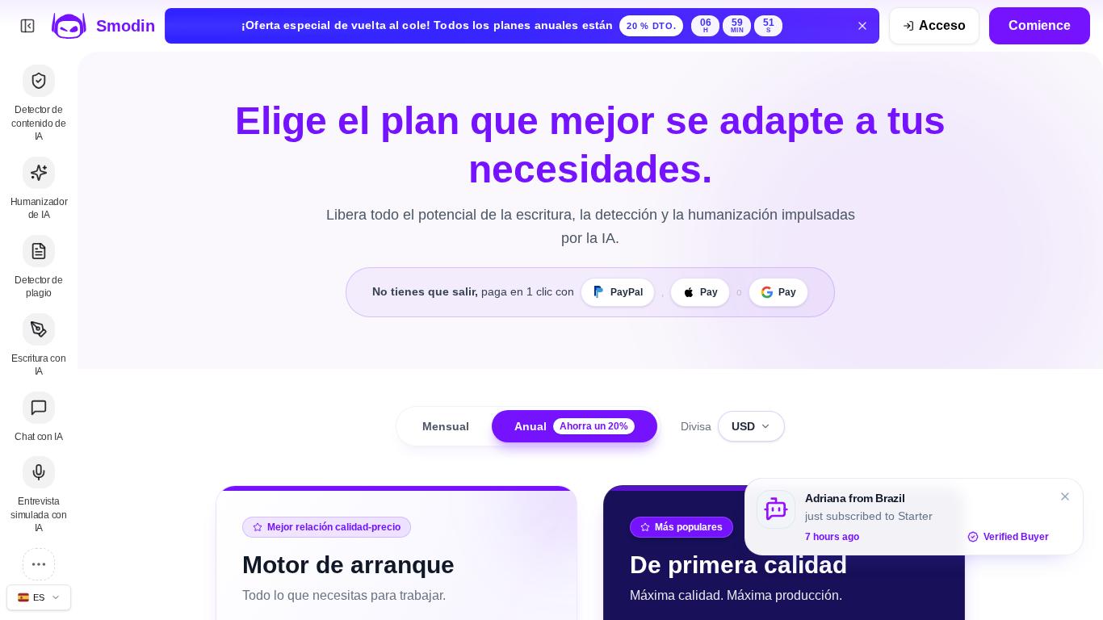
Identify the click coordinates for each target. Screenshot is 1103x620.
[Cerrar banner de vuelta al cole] (862, 26)
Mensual (445, 426)
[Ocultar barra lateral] (27, 25)
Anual (571, 426)
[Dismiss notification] (1065, 496)
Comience (1040, 25)
